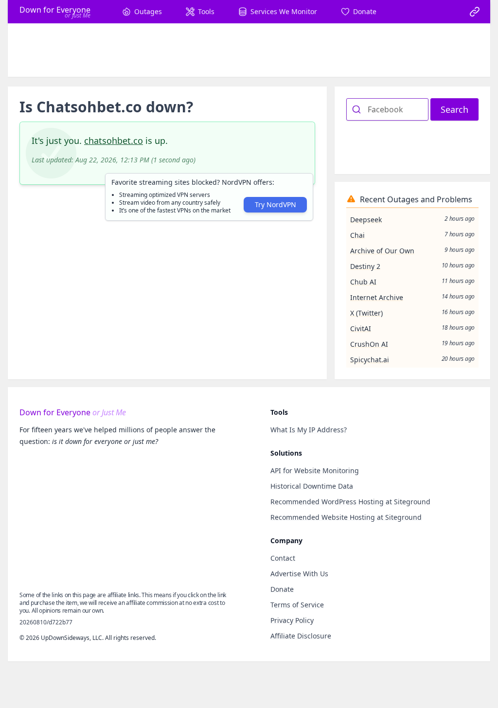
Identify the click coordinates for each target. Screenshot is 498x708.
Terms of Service (297, 604)
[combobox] (387, 109)
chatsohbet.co (113, 140)
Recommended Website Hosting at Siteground (346, 517)
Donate (282, 589)
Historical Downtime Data (311, 486)
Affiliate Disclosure (300, 635)
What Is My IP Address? (308, 429)
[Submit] (357, 109)
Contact (282, 558)
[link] (474, 11)
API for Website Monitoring (314, 470)
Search (454, 109)
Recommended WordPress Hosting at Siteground (350, 501)
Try (275, 204)
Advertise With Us (299, 573)
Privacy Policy (292, 620)
